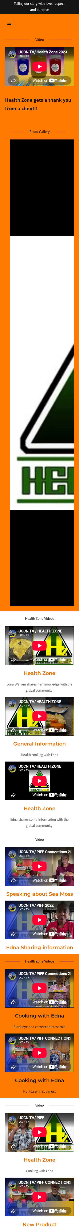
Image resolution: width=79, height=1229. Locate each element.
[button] (13, 23)
